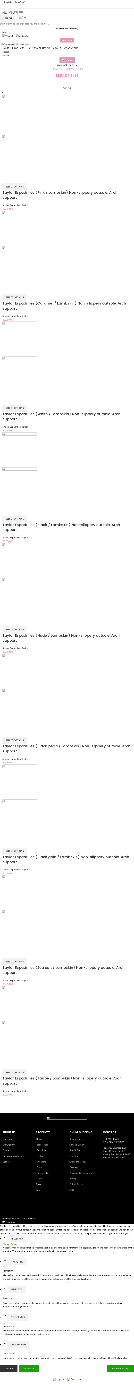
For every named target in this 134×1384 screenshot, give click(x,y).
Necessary (17, 1238)
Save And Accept (120, 1368)
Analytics (16, 1289)
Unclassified (18, 1344)
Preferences (18, 1317)
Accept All (29, 1368)
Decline (9, 1368)
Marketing (17, 1261)
